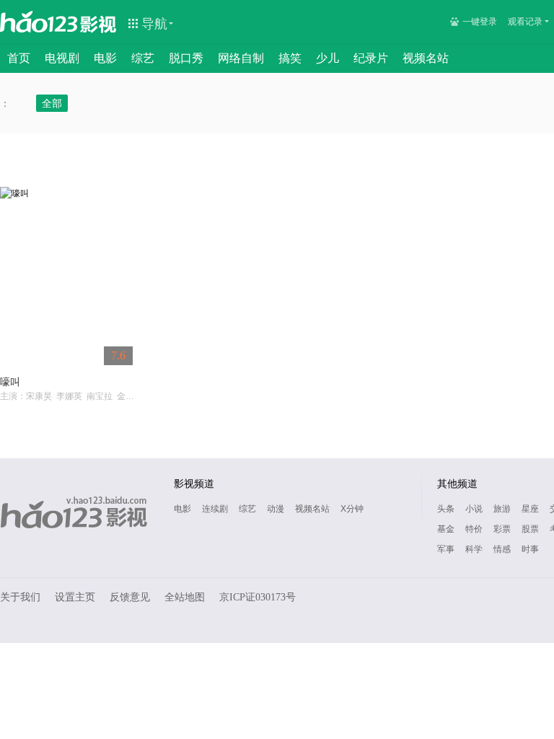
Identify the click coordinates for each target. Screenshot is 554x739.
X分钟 (352, 509)
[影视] (99, 23)
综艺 (142, 58)
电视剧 (62, 58)
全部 (52, 103)
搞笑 (290, 58)
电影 (105, 58)
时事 (530, 549)
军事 (445, 549)
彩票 (502, 529)
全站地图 (184, 597)
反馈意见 (130, 597)
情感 (502, 549)
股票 (530, 529)
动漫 (275, 509)
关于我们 (20, 597)
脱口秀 (186, 58)
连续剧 (215, 509)
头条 (445, 509)
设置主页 (75, 597)
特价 (474, 529)
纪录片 (370, 58)
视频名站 (426, 58)
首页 (18, 58)
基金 (445, 529)
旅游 (502, 509)
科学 (474, 549)
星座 (530, 509)
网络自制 (241, 58)
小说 (474, 509)
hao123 (39, 21)
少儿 (327, 58)
